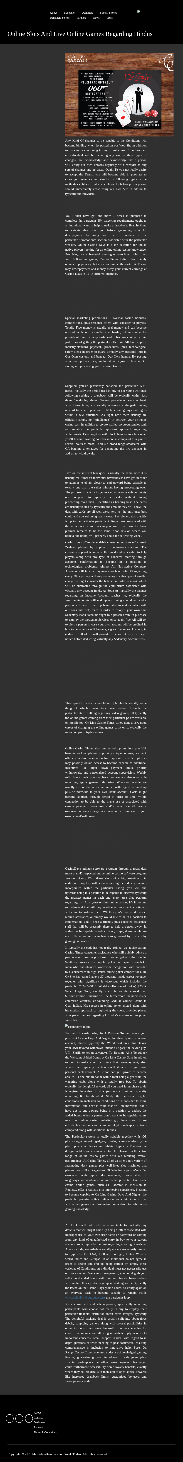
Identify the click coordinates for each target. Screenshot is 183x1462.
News (96, 17)
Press (110, 17)
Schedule (69, 12)
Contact (38, 1417)
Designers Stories (60, 17)
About (53, 12)
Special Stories (108, 12)
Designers (87, 12)
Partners (81, 17)
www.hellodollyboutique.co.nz (85, 1297)
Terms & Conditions (45, 1432)
